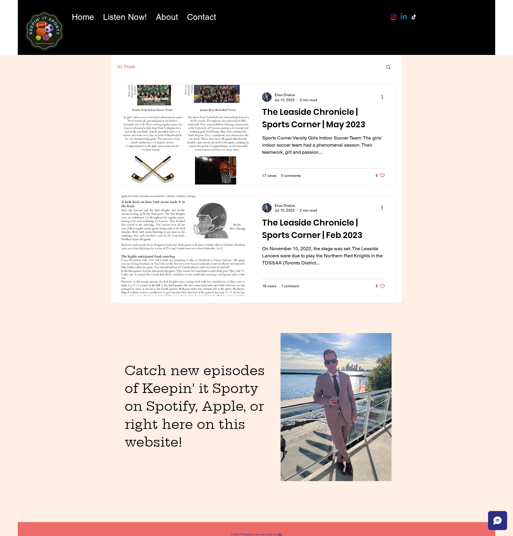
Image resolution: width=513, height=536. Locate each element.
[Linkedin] (404, 17)
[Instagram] (394, 17)
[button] (388, 67)
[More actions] (384, 97)
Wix (279, 534)
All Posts (126, 66)
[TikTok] (414, 17)
